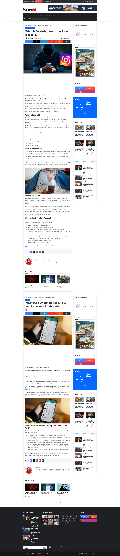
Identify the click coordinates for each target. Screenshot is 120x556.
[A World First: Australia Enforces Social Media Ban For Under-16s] (79, 143)
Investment (67, 15)
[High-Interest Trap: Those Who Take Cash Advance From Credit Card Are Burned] (79, 127)
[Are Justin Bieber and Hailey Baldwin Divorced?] (78, 197)
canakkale (74, 518)
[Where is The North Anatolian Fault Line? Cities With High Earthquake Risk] (50, 516)
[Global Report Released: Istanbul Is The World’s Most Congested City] (90, 127)
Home (25, 15)
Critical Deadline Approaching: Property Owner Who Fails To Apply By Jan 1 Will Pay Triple (90, 150)
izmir (67, 522)
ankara (63, 516)
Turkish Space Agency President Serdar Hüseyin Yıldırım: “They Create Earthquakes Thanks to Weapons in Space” (88, 169)
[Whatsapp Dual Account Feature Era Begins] (48, 279)
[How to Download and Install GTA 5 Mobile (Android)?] (78, 191)
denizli (66, 520)
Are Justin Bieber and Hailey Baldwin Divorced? (88, 196)
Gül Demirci (30, 38)
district (70, 520)
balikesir (75, 516)
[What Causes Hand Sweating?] (45, 516)
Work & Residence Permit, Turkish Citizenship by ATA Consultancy (72, 4)
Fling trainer (88, 553)
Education (47, 15)
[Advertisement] (47, 84)
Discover (41, 15)
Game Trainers (94, 553)
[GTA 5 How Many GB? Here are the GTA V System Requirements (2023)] (78, 183)
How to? (27, 27)
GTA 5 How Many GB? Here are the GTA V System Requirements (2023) (88, 183)
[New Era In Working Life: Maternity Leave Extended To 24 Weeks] (56, 523)
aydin (71, 516)
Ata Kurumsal (42, 553)
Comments (92, 161)
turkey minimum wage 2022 (70, 524)
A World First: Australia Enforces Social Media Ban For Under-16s (79, 148)
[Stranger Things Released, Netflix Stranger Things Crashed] (32, 279)
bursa (70, 518)
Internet (30, 25)
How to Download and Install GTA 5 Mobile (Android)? (88, 190)
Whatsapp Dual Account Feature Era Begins (46, 284)
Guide (30, 15)
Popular (77, 161)
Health (61, 15)
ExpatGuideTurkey (50, 553)
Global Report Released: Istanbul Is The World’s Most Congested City (90, 133)
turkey (63, 524)
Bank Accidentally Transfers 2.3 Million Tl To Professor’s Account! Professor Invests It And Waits (63, 285)
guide (74, 520)
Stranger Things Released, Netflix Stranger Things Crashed (31, 285)
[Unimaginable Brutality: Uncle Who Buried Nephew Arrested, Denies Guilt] (50, 523)
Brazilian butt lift (64, 518)
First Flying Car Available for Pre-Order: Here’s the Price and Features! (88, 177)
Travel (35, 15)
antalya (67, 516)
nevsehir (74, 522)
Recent (84, 161)
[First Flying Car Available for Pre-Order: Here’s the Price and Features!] (78, 177)
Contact (74, 15)
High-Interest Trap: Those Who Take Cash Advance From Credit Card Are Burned (79, 134)
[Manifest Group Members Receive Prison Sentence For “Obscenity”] (56, 516)
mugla (71, 522)
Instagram (52, 98)
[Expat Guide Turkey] (29, 8)
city (62, 520)
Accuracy (54, 15)
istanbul (63, 522)
